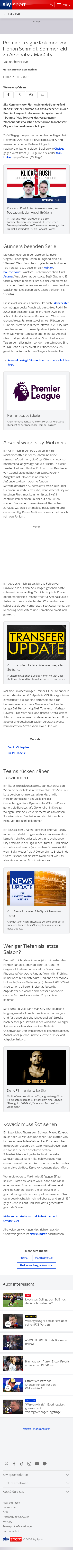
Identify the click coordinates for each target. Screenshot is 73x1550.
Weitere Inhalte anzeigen (36, 1428)
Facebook (14, 1464)
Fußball (15, 14)
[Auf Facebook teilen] (8, 94)
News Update (38, 1234)
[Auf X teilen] (20, 94)
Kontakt (7, 1521)
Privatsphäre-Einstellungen (18, 1526)
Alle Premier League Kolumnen (36, 1265)
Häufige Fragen (11, 1502)
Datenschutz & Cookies (16, 1516)
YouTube (37, 1464)
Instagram (29, 1464)
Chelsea (59, 148)
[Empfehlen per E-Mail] (42, 94)
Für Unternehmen (15, 1483)
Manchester (61, 303)
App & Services (13, 1492)
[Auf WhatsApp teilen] (31, 94)
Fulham (48, 267)
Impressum (9, 1507)
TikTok (21, 1464)
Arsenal (8, 276)
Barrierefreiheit (11, 1531)
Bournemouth (12, 272)
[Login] (51, 4)
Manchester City (44, 1257)
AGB (5, 1512)
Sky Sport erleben (15, 1475)
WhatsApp (44, 1464)
